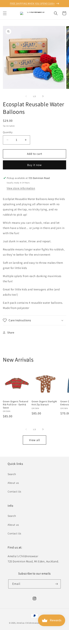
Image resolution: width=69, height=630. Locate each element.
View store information (21, 188)
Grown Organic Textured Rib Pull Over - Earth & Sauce (15, 404)
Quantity (7, 132)
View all (34, 440)
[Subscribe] (56, 583)
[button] (5, 13)
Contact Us (14, 491)
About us (13, 483)
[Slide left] (26, 96)
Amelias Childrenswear (28, 622)
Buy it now (34, 165)
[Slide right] (43, 96)
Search (12, 474)
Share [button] (10, 332)
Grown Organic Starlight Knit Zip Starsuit (44, 403)
